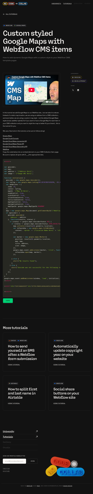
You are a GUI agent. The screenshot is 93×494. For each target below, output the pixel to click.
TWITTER (6, 468)
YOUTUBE (6, 471)
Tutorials (67, 3)
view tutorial (14, 364)
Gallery (7, 442)
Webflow (6, 149)
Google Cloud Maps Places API (13, 144)
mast (38, 486)
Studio (6, 447)
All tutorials (11, 14)
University (8, 431)
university (56, 3)
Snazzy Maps (7, 136)
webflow (29, 486)
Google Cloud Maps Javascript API (15, 141)
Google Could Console (11, 138)
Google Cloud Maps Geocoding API (15, 146)
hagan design (67, 486)
